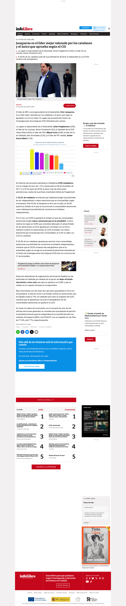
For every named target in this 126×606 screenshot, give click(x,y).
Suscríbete (85, 27)
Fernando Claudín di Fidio (56, 427)
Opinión (27, 34)
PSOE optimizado (54, 425)
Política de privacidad (81, 592)
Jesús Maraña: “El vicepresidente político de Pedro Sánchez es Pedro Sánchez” (88, 427)
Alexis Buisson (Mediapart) (24, 458)
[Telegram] (100, 578)
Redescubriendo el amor (57, 455)
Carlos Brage (52, 458)
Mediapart (74, 34)
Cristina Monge (88, 224)
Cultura (44, 34)
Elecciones (34, 327)
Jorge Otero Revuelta (23, 429)
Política (20, 34)
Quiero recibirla (90, 146)
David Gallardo (21, 419)
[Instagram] (103, 578)
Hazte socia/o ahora (31, 366)
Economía (35, 34)
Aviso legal (71, 592)
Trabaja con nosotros (49, 592)
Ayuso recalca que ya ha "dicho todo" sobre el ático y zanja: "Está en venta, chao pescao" (59, 415)
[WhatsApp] (87, 578)
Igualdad (52, 34)
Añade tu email (90, 330)
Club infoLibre (94, 34)
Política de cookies (94, 592)
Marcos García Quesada (24, 439)
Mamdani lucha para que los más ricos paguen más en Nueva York (27, 455)
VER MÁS (105, 435)
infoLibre (51, 419)
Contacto (29, 592)
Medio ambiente (62, 34)
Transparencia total (99, 30)
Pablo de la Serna (22, 449)
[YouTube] (87, 581)
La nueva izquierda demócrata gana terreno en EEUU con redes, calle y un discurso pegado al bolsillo (27, 446)
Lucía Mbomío (88, 245)
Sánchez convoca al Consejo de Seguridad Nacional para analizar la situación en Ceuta (59, 445)
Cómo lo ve (87, 407)
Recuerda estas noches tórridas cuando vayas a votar (89, 219)
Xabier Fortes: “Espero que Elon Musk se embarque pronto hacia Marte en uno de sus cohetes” (27, 415)
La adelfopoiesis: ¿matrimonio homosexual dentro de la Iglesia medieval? (27, 425)
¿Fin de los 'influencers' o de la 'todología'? (90, 241)
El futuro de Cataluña (45, 327)
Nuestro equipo (38, 592)
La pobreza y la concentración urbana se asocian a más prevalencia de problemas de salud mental (26, 436)
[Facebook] (89, 578)
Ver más (86, 522)
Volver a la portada (46, 467)
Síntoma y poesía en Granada (90, 229)
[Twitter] (96, 578)
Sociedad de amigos (61, 592)
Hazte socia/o (63, 585)
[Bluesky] (93, 578)
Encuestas (25, 327)
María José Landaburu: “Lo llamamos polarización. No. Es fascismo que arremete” (88, 415)
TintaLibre (83, 34)
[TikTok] (91, 581)
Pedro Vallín (87, 232)
